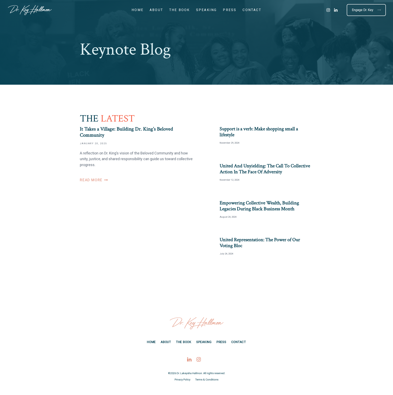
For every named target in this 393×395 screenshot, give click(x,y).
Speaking (204, 342)
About (166, 342)
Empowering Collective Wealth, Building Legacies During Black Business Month (259, 206)
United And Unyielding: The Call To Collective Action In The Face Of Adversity (265, 169)
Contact (238, 342)
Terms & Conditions (206, 379)
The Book (183, 342)
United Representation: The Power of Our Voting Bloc (260, 243)
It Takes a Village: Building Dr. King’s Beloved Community (136, 154)
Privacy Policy (182, 379)
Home (151, 342)
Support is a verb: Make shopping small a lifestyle (259, 132)
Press (221, 342)
